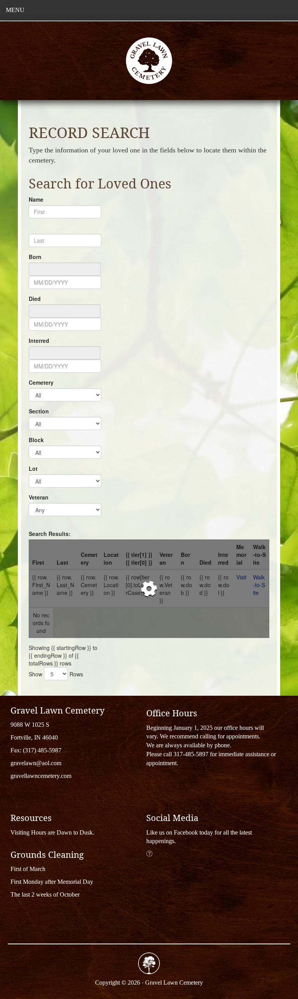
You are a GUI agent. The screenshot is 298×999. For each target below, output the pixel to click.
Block (36, 440)
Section (39, 411)
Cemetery (41, 382)
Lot (33, 468)
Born (35, 257)
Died (35, 298)
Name (36, 199)
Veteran (39, 497)
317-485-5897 (190, 754)
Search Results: (50, 534)
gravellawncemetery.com (40, 776)
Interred (39, 340)
